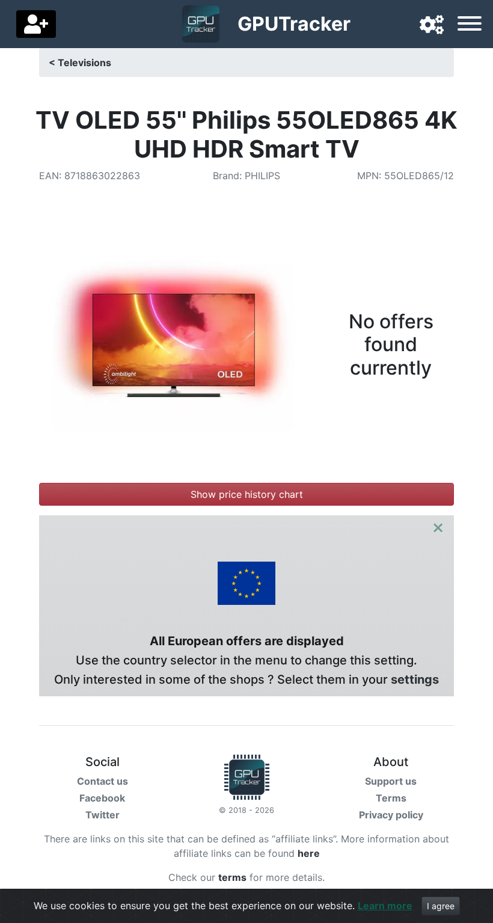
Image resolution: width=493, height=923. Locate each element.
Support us (391, 781)
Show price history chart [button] (247, 494)
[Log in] (36, 24)
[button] (432, 25)
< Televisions (80, 63)
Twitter (102, 815)
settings (415, 679)
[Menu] (470, 25)
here (309, 853)
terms (232, 877)
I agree (441, 906)
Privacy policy (391, 815)
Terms (391, 798)
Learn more (385, 906)
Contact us (102, 781)
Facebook (102, 798)
